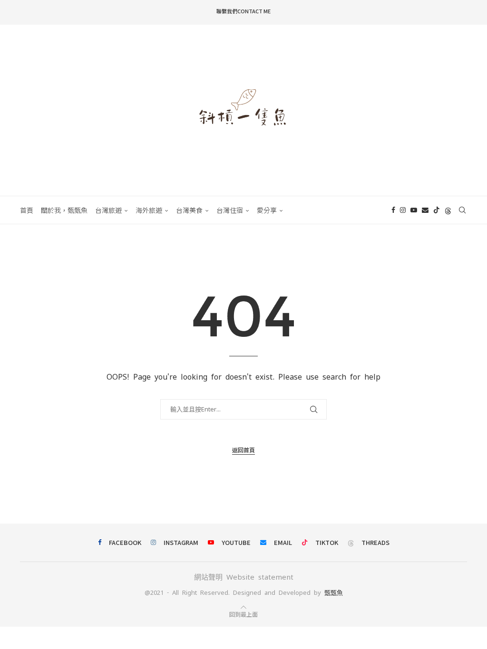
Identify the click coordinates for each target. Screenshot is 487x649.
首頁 (26, 210)
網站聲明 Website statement (243, 577)
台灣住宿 (229, 210)
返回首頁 (243, 450)
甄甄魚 (333, 593)
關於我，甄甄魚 (64, 210)
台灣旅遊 (108, 210)
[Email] (425, 210)
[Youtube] (413, 210)
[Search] (462, 210)
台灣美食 (189, 210)
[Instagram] (403, 210)
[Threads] (448, 210)
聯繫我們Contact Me (243, 11)
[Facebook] (393, 210)
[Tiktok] (436, 210)
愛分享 (267, 210)
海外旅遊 (149, 210)
